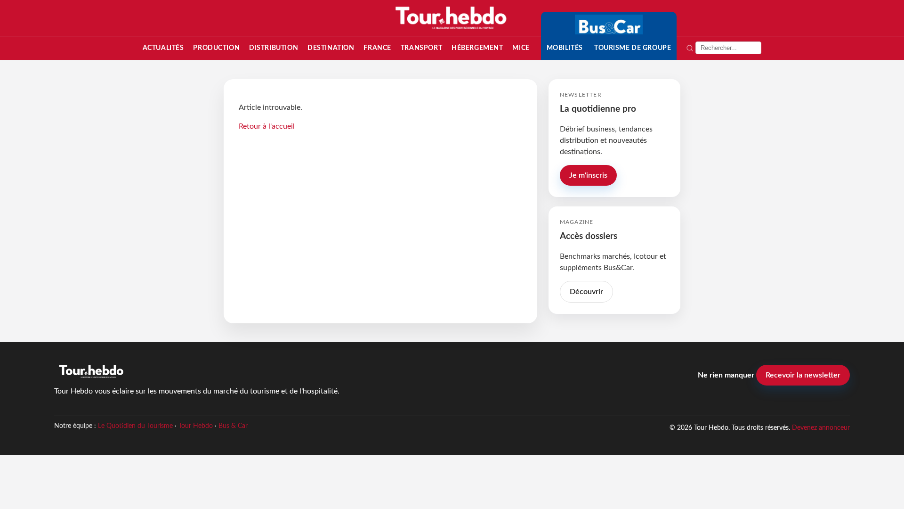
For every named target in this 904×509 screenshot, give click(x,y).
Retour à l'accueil (267, 126)
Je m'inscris (588, 175)
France (377, 47)
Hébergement (477, 47)
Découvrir (586, 292)
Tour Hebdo (195, 426)
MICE (520, 47)
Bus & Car (233, 426)
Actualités (163, 47)
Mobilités (565, 47)
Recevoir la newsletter (803, 375)
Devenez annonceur (821, 427)
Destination (330, 47)
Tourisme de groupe (632, 47)
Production (216, 47)
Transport (421, 47)
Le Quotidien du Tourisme (135, 426)
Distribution (273, 47)
